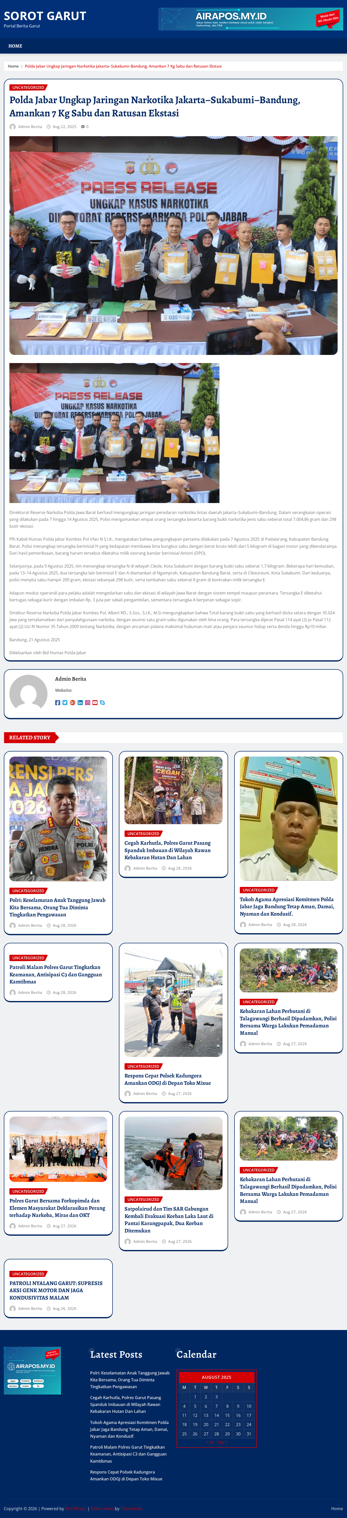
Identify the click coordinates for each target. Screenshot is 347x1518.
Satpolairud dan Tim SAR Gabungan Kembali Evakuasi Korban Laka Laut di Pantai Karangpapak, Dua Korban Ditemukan (168, 1219)
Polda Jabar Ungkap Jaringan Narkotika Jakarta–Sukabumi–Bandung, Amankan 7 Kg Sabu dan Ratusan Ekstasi (123, 66)
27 (206, 1434)
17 (249, 1415)
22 (227, 1424)
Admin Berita (30, 126)
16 (238, 1415)
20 (206, 1424)
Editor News (102, 1508)
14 (216, 1415)
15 (227, 1415)
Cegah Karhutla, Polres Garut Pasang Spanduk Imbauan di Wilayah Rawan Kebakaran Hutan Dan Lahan (167, 850)
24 (249, 1424)
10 (249, 1406)
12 (195, 1415)
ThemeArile (131, 1508)
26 (195, 1434)
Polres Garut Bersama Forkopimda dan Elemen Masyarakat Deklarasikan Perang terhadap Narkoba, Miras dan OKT (57, 1208)
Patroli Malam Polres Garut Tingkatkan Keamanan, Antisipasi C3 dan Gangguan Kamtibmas (55, 974)
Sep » (222, 1442)
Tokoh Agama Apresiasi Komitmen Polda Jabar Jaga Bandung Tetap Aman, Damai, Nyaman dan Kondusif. (287, 907)
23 (238, 1424)
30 (238, 1434)
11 (184, 1415)
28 (216, 1434)
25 (184, 1434)
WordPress (75, 1508)
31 (249, 1434)
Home (15, 45)
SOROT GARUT (45, 15)
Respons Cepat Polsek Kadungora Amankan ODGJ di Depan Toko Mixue (167, 1079)
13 (206, 1415)
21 (216, 1424)
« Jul (210, 1442)
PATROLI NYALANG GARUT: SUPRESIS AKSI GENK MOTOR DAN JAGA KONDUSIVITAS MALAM (56, 1290)
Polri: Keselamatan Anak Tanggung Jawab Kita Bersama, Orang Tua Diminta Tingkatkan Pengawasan (57, 907)
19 (195, 1424)
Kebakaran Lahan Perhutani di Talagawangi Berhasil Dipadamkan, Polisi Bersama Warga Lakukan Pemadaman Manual (288, 1022)
